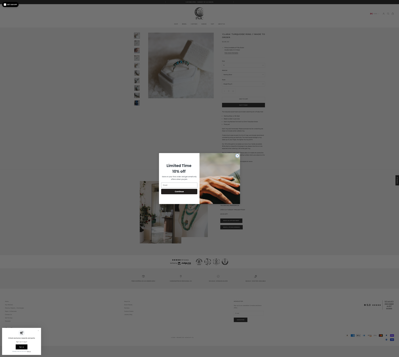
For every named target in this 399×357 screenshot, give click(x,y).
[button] (10, 4)
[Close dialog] (237, 156)
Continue (179, 191)
